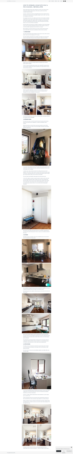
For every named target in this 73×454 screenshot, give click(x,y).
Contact (61, 1)
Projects (52, 1)
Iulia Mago (32, 117)
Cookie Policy (63, 452)
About (50, 1)
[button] (71, 447)
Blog (58, 1)
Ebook (56, 1)
